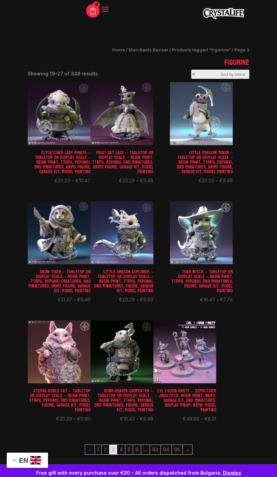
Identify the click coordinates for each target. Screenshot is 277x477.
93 (155, 449)
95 (177, 449)
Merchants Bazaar (148, 49)
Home (118, 49)
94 (166, 449)
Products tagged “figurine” (201, 49)
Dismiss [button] (232, 473)
